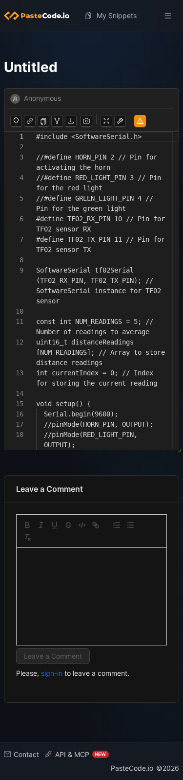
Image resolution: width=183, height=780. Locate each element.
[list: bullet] (130, 525)
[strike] (68, 525)
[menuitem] (40, 15)
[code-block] (82, 525)
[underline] (54, 525)
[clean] (27, 537)
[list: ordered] (116, 525)
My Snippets (117, 15)
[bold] (27, 525)
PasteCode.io (132, 768)
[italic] (41, 525)
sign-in (51, 673)
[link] (95, 525)
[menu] (91, 15)
